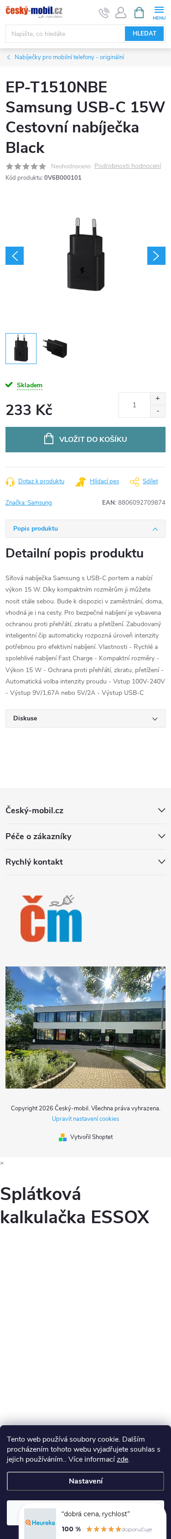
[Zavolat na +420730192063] (104, 13)
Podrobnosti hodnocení (127, 166)
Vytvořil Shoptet (91, 1137)
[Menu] (159, 12)
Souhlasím (85, 1513)
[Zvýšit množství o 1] (157, 399)
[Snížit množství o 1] (157, 411)
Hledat (144, 34)
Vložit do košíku (93, 440)
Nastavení (86, 1481)
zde (122, 1459)
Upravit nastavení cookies (85, 1119)
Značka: (28, 503)
